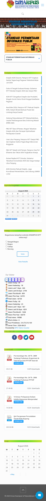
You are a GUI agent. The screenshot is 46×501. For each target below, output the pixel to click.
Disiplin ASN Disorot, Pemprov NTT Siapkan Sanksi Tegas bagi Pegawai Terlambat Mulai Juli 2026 (22, 80)
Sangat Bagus (13, 242)
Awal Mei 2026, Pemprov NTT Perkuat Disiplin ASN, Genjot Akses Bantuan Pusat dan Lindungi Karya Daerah (22, 109)
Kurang (10, 249)
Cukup (10, 247)
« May (12, 474)
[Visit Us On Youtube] (31, 340)
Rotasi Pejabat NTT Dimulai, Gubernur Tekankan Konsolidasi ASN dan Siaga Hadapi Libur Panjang (23, 160)
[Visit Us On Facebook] (14, 340)
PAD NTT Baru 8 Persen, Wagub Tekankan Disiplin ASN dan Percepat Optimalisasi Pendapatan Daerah (21, 131)
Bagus (10, 244)
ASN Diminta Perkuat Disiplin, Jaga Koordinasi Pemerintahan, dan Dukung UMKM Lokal (23, 171)
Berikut (15, 218)
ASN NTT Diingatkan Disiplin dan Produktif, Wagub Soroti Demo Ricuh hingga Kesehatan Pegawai (22, 99)
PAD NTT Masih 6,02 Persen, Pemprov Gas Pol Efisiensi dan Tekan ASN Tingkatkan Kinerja (22, 151)
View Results (23, 262)
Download (18, 363)
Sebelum (8, 218)
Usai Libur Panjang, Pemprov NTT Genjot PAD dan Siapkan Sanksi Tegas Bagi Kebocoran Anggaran (22, 141)
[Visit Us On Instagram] (20, 340)
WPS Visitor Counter (22, 328)
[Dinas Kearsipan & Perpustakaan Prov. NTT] (23, 4)
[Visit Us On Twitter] (26, 340)
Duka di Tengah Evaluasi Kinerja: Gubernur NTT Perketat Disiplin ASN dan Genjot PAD (21, 90)
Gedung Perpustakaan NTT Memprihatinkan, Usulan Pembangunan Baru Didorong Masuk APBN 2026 (22, 120)
